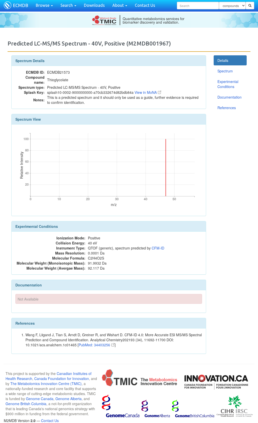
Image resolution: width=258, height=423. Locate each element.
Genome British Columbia (26, 403)
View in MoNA (146, 92)
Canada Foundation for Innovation (61, 378)
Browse (43, 5)
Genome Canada (39, 398)
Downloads (94, 5)
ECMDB (20, 5)
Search (67, 5)
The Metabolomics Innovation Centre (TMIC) (46, 383)
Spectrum (225, 70)
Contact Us (145, 5)
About (118, 5)
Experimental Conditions (227, 84)
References (226, 107)
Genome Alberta (68, 398)
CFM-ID (158, 247)
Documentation (229, 97)
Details (222, 60)
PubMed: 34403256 (95, 344)
